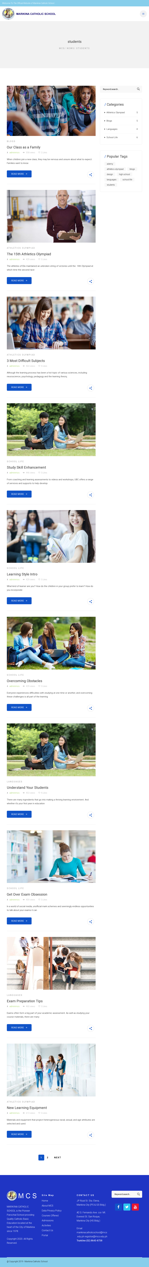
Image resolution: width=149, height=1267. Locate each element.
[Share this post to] (90, 174)
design (110, 174)
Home (45, 1200)
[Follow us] (118, 1207)
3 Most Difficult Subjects (26, 361)
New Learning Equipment (27, 1108)
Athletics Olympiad (21, 248)
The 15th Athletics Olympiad (29, 254)
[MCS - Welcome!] (29, 14)
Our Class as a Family (23, 147)
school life (127, 179)
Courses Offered (50, 1215)
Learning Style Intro (22, 574)
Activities (46, 1225)
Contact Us (47, 1230)
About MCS (47, 1205)
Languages (15, 781)
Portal (45, 1235)
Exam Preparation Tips (25, 1001)
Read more (18, 174)
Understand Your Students (27, 788)
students (111, 185)
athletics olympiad (115, 169)
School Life (15, 461)
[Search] (138, 89)
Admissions (48, 1220)
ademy (110, 164)
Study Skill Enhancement (26, 467)
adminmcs (14, 152)
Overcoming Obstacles (24, 681)
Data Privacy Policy (52, 1210)
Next (57, 1157)
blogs (132, 169)
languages (111, 179)
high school (124, 174)
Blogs (11, 141)
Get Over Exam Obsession (27, 894)
